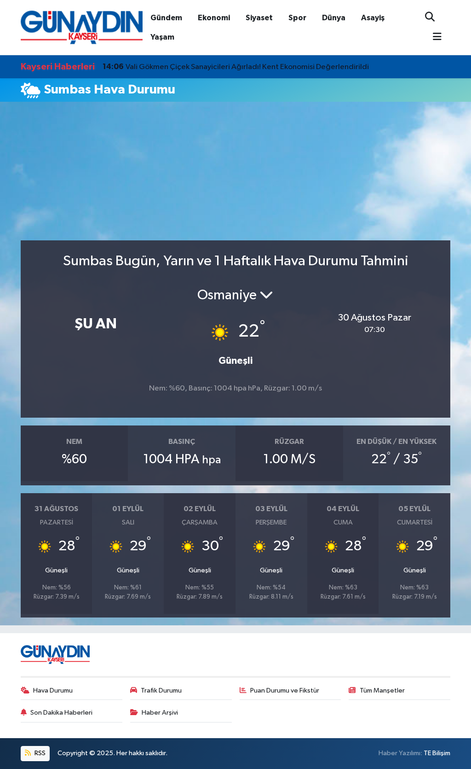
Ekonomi (214, 18)
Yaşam (162, 37)
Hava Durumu (53, 690)
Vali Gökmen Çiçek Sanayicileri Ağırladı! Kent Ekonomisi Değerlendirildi (236, 67)
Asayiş (373, 18)
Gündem (166, 18)
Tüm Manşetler (382, 690)
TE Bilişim (437, 753)
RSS (39, 753)
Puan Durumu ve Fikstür (284, 690)
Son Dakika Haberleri (61, 712)
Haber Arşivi (160, 712)
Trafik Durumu (161, 690)
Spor (297, 18)
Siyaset (259, 18)
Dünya (333, 18)
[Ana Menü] (433, 37)
